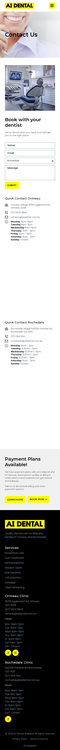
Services (12, 548)
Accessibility (30, 745)
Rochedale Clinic (19, 662)
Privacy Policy (19, 739)
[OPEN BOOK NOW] (46, 499)
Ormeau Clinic (17, 596)
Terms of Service (39, 739)
